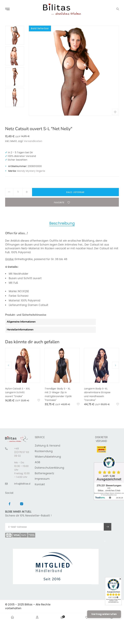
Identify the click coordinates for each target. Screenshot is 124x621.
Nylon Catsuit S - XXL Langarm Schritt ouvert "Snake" (17, 392)
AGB (37, 462)
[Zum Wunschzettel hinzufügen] (39, 400)
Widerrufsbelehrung (48, 456)
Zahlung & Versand (47, 445)
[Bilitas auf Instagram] (21, 504)
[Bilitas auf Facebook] (9, 504)
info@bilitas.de (23, 483)
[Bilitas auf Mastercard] (8, 535)
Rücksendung (44, 451)
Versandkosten (33, 141)
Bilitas (28, 604)
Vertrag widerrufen (104, 614)
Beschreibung (62, 223)
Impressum (42, 479)
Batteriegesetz (44, 473)
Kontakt (40, 484)
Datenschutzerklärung (49, 468)
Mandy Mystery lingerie (31, 171)
